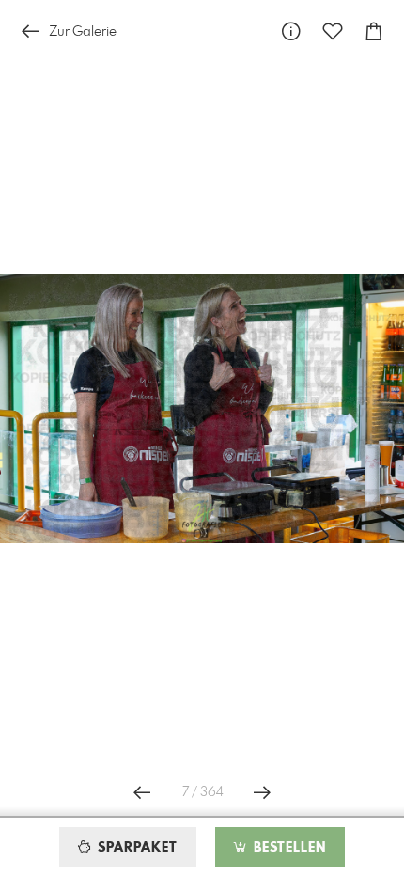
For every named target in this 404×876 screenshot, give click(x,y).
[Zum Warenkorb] (374, 31)
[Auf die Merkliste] (332, 31)
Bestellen (287, 847)
